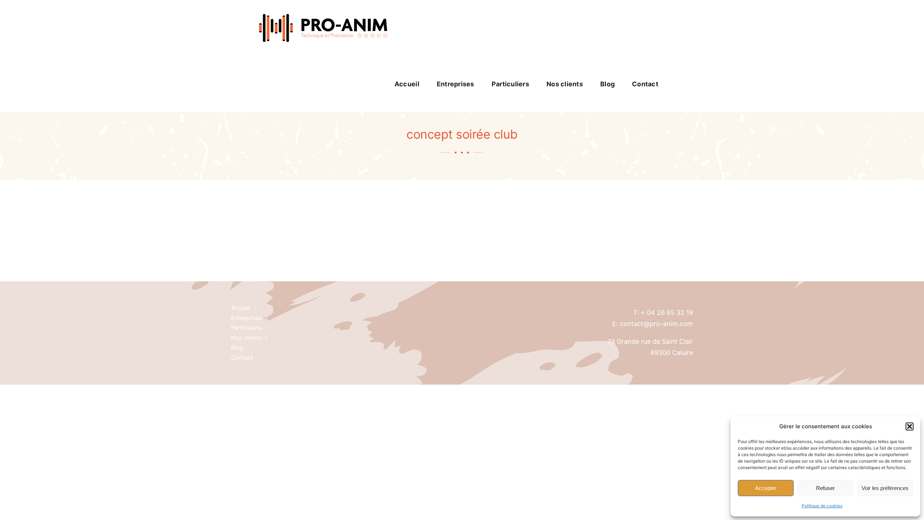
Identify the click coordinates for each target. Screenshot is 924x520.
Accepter (765, 488)
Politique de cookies (822, 505)
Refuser (825, 488)
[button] (909, 426)
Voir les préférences (885, 488)
